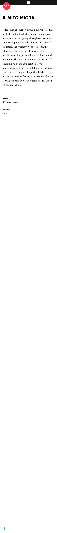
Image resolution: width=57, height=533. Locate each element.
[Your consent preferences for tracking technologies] (4, 528)
